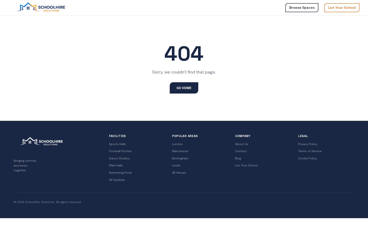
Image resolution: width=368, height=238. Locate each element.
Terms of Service (310, 151)
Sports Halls (117, 144)
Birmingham (180, 158)
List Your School (342, 7)
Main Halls (116, 165)
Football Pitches (120, 151)
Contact (241, 151)
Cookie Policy (307, 158)
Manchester (180, 151)
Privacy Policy (307, 144)
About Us (241, 144)
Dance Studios (119, 158)
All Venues (179, 173)
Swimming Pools (120, 173)
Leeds (176, 165)
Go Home (184, 88)
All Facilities (117, 180)
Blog (238, 158)
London (177, 144)
